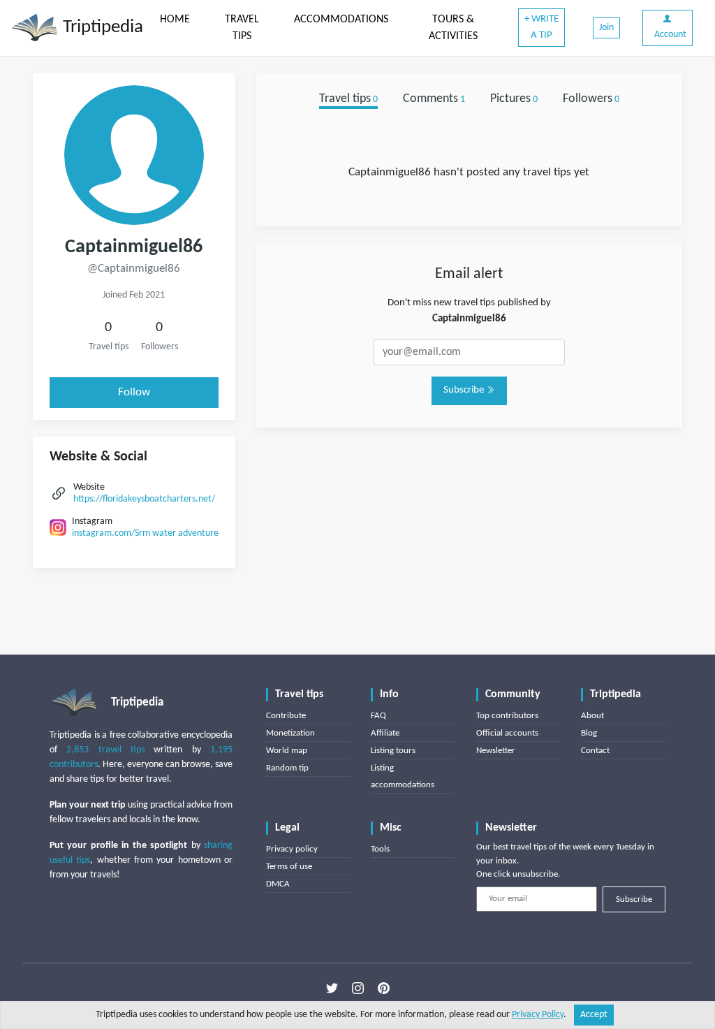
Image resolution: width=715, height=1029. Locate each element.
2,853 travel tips (105, 750)
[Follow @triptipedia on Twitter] (332, 988)
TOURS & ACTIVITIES (453, 28)
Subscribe (464, 390)
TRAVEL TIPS (242, 28)
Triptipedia (101, 27)
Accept (593, 1014)
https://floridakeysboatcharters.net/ (144, 499)
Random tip (287, 768)
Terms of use (289, 866)
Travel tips (348, 99)
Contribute (286, 715)
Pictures (514, 99)
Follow (134, 392)
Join (606, 27)
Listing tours (393, 750)
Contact (595, 750)
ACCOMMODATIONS (341, 19)
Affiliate (385, 733)
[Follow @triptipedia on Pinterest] (384, 988)
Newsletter (495, 750)
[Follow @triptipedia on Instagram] (358, 988)
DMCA (278, 884)
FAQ (378, 715)
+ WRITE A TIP (541, 27)
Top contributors (507, 715)
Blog (589, 733)
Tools (380, 849)
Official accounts (507, 733)
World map (286, 750)
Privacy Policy (537, 1014)
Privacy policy (292, 849)
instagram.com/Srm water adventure (145, 533)
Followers (591, 99)
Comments (434, 99)
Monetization (290, 733)
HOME (175, 19)
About (592, 715)
